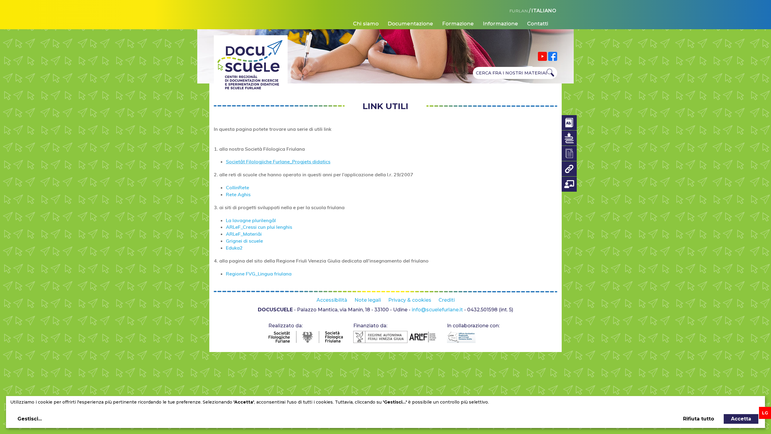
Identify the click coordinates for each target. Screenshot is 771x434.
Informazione (500, 23)
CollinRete (237, 187)
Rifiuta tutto (698, 419)
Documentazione (410, 23)
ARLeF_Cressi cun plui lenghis (259, 227)
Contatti (537, 23)
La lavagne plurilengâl (251, 220)
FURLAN (518, 11)
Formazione (458, 23)
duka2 (236, 248)
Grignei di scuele (244, 241)
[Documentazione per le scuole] (569, 153)
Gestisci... (29, 419)
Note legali (367, 300)
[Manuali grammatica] (569, 138)
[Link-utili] (569, 168)
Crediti (447, 300)
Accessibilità (332, 300)
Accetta (741, 419)
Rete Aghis (238, 194)
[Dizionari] (569, 122)
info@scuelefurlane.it (437, 310)
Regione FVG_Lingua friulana (259, 274)
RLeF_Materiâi (245, 234)
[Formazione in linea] (569, 184)
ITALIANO (544, 11)
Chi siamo (366, 23)
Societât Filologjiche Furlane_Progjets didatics (278, 162)
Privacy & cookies (409, 300)
